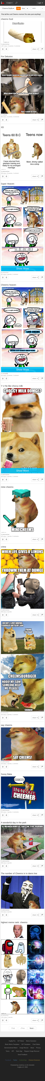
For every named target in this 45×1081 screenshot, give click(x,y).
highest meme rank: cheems (14, 922)
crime (3, 547)
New (23, 8)
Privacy (38, 1048)
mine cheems (7, 487)
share (34, 49)
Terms (8, 1051)
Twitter (15, 1060)
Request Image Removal (31, 1051)
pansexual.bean (6, 44)
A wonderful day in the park (13, 822)
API (13, 1051)
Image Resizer (24, 1048)
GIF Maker (20, 1041)
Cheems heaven (8, 285)
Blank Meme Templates (12, 1044)
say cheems (6, 725)
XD (2, 127)
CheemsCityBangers (8, 8)
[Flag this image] (42, 49)
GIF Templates (25, 1044)
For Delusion (7, 56)
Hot (18, 8)
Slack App (19, 1051)
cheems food (7, 19)
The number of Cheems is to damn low (19, 873)
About (32, 1048)
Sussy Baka (6, 774)
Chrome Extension (34, 1060)
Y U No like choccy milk (12, 386)
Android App (23, 1060)
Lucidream (5, 114)
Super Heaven (7, 184)
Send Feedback (22, 1054)
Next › (32, 1028)
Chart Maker (36, 1044)
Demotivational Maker (10, 1048)
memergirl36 (5, 373)
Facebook (8, 1060)
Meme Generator (31, 1041)
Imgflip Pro (12, 1041)
